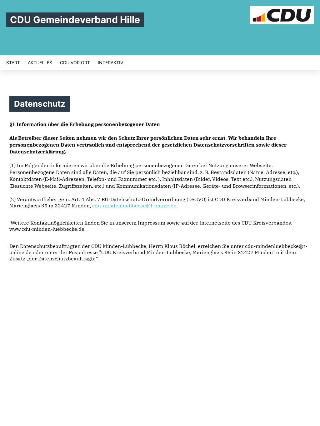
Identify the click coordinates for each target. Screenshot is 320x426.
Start (13, 63)
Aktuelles (40, 63)
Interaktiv (110, 63)
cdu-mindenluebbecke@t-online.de (134, 205)
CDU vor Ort (75, 63)
